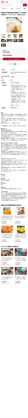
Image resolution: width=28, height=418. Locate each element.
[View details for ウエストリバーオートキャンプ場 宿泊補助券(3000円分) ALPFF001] (7, 252)
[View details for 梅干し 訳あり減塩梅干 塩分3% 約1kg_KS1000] (21, 211)
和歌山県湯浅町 (6, 52)
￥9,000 (4, 221)
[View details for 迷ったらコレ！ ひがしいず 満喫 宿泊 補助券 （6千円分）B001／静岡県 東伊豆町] (21, 271)
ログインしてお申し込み (14, 59)
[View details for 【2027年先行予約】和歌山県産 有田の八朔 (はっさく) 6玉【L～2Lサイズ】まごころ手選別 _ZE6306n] (21, 229)
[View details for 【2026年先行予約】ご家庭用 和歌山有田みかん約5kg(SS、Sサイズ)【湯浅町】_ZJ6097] (7, 211)
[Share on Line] (15, 64)
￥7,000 (4, 240)
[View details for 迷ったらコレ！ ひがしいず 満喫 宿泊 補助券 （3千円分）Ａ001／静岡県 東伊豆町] (21, 252)
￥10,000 (4, 263)
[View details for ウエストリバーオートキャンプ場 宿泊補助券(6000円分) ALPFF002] (7, 271)
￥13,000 (17, 221)
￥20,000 (4, 281)
